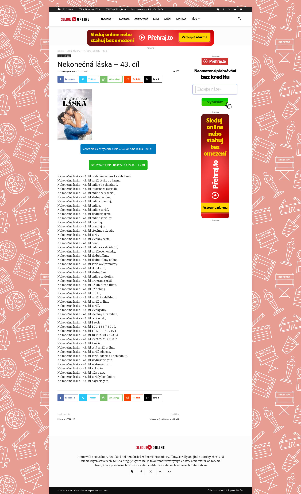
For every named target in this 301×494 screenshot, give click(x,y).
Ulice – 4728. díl (66, 419)
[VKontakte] (235, 9)
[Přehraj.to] (150, 38)
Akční (167, 19)
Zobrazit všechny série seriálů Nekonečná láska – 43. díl (118, 149)
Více (194, 19)
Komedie (124, 19)
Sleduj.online (68, 71)
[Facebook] (223, 9)
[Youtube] (241, 9)
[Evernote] (218, 9)
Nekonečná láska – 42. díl (164, 419)
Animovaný (141, 19)
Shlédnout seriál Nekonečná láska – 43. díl (118, 165)
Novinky (106, 19)
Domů (60, 50)
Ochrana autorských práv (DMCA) (147, 9)
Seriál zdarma (73, 50)
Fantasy (181, 19)
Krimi (156, 19)
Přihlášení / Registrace (117, 9)
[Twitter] (229, 9)
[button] (239, 19)
